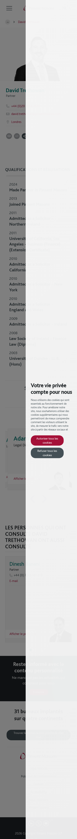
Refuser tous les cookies (47, 453)
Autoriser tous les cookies (47, 440)
